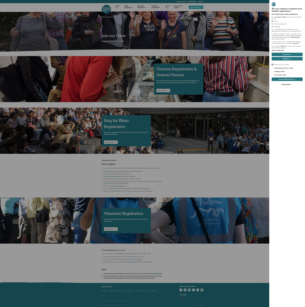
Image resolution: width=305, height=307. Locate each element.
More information (286, 84)
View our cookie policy (278, 50)
